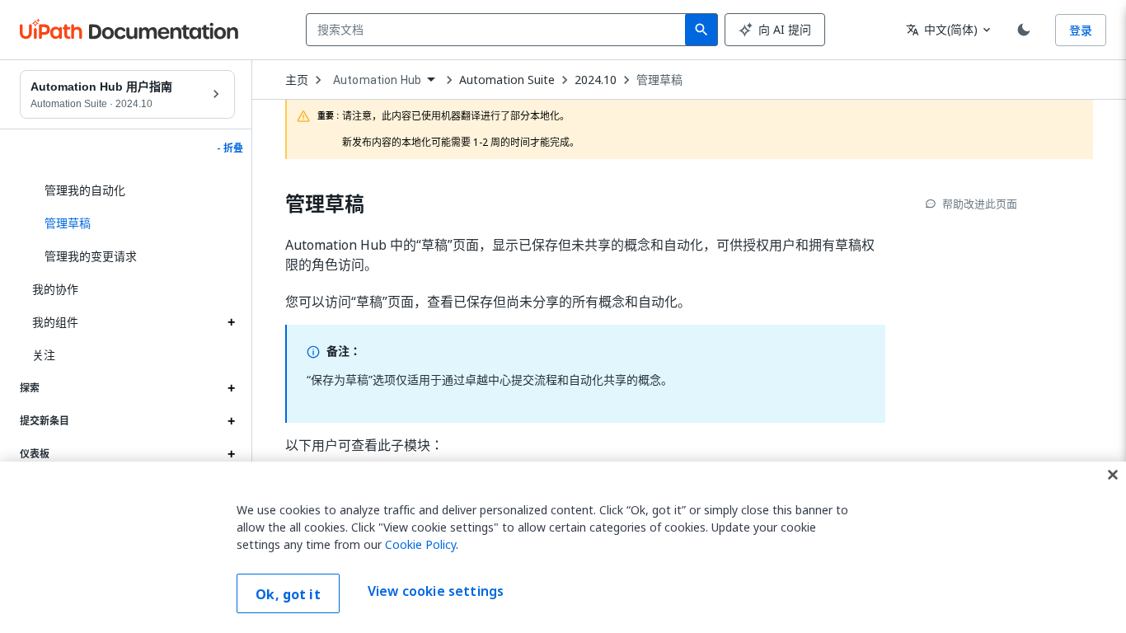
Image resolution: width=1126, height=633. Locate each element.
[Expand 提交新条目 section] (231, 421)
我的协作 (55, 289)
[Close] (1113, 475)
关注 (43, 354)
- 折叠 (230, 148)
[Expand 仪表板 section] (231, 454)
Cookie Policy (420, 544)
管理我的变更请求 (91, 256)
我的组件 (55, 322)
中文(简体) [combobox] (942, 29)
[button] (133, 223)
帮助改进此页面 (979, 203)
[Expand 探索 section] (231, 388)
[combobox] (499, 30)
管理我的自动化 (85, 190)
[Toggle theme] (1023, 29)
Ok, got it (288, 594)
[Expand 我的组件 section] (231, 322)
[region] (563, 547)
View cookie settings (436, 592)
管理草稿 (659, 80)
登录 (1080, 30)
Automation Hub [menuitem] (377, 80)
